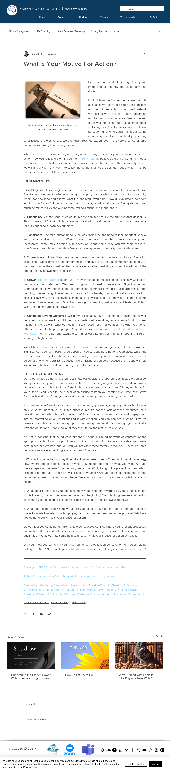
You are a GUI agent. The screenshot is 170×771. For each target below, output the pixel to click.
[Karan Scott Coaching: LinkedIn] (162, 750)
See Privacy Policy (28, 767)
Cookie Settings (136, 764)
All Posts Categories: (18, 31)
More (116, 31)
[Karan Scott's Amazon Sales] (120, 750)
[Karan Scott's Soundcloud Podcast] (108, 750)
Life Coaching (43, 31)
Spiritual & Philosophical (36, 602)
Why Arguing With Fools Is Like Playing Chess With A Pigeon (136, 676)
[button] (158, 31)
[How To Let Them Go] (85, 655)
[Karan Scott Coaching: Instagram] (156, 750)
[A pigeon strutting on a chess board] (139, 655)
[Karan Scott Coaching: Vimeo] (126, 750)
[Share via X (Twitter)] (33, 613)
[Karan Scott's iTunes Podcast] (114, 750)
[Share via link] (49, 613)
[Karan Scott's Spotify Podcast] (102, 750)
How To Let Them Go (79, 675)
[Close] (166, 763)
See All (159, 636)
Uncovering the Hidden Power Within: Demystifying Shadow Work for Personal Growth (31, 676)
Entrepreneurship (60, 602)
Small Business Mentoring (71, 31)
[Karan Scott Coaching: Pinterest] (150, 750)
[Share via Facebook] (25, 613)
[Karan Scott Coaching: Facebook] (132, 750)
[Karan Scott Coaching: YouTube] (144, 750)
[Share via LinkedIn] (41, 613)
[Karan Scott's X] (138, 750)
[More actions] (144, 54)
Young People (99, 31)
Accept (155, 764)
